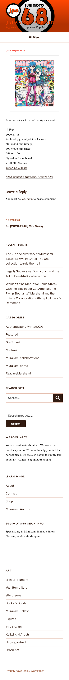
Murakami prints (17, 366)
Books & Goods (16, 603)
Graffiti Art (13, 342)
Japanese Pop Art (31, 22)
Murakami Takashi (18, 611)
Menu (36, 37)
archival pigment (17, 580)
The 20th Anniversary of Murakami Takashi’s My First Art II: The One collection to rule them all (29, 258)
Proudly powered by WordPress (25, 670)
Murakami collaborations (22, 358)
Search (15, 423)
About (10, 485)
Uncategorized (16, 642)
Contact (11, 493)
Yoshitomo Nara (16, 587)
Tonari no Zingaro (16, 167)
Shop (9, 501)
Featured (12, 334)
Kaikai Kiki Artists (18, 634)
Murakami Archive (18, 509)
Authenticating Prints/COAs (25, 326)
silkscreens (13, 595)
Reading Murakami (18, 373)
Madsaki (11, 350)
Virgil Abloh (14, 626)
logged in (27, 199)
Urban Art (12, 650)
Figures (11, 619)
